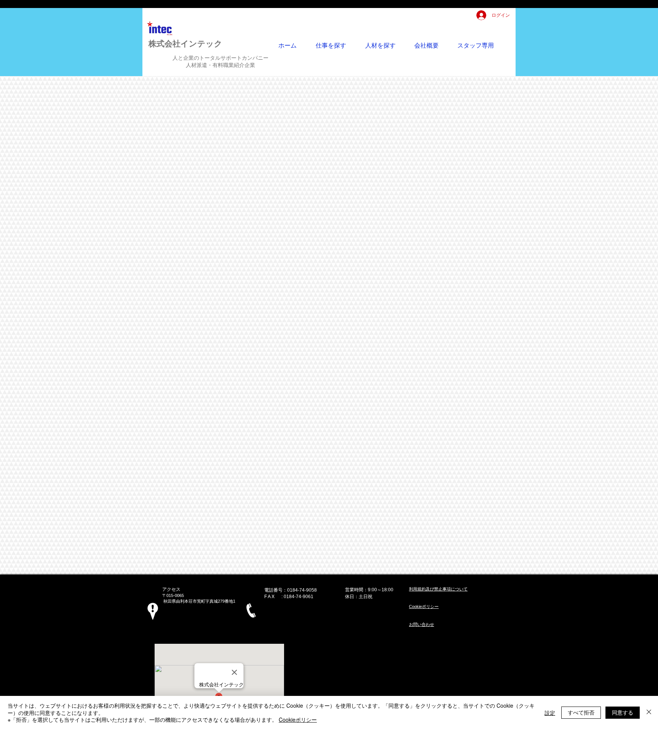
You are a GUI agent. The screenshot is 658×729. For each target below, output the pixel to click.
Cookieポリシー (298, 719)
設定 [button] (550, 712)
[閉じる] (648, 712)
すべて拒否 (581, 712)
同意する (622, 712)
